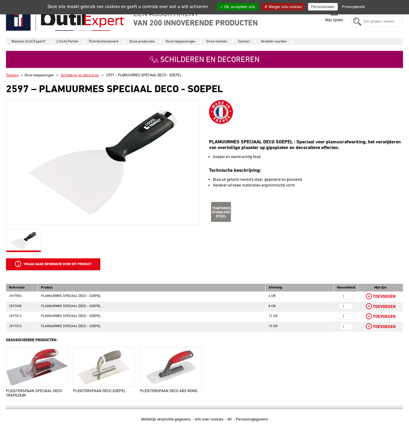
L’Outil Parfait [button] (67, 41)
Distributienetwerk (104, 41)
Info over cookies (209, 419)
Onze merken (216, 41)
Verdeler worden (274, 41)
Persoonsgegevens (252, 419)
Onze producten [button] (142, 41)
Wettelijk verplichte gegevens (166, 419)
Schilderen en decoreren (80, 75)
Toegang (12, 75)
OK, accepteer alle (239, 6)
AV (230, 419)
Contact (244, 41)
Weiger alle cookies (285, 6)
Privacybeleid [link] (353, 6)
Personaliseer (323, 6)
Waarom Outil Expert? (28, 41)
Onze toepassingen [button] (181, 41)
